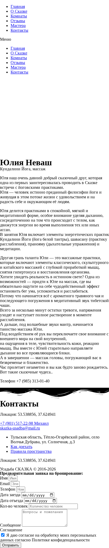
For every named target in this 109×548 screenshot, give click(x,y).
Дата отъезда (12, 500)
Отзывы (18, 21)
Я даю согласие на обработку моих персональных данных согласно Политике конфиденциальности (48, 537)
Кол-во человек (14, 506)
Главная (18, 6)
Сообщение (11, 525)
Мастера (18, 25)
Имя (4, 478)
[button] (54, 39)
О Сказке (19, 11)
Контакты (19, 30)
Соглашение (11, 530)
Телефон (8, 489)
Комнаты (19, 16)
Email (5, 483)
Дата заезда (10, 495)
